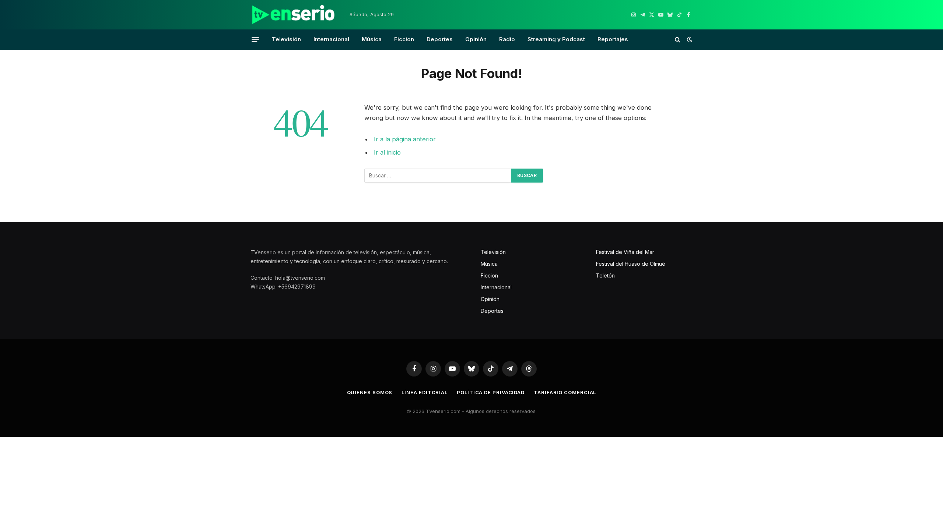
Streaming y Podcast (556, 39)
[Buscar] (677, 39)
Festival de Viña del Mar (625, 252)
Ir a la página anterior (405, 139)
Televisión (286, 39)
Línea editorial (425, 392)
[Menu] (255, 39)
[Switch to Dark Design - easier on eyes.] (689, 39)
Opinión (476, 39)
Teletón (605, 275)
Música (372, 39)
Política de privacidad (491, 392)
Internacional (331, 39)
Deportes (440, 39)
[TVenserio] (293, 14)
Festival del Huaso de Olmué (630, 264)
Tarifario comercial (565, 392)
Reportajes (612, 39)
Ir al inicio (387, 152)
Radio (507, 39)
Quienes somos (370, 392)
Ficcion (404, 39)
